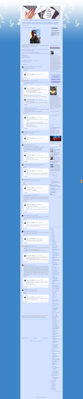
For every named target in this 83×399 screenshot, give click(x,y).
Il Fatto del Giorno (39, 22)
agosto (53, 381)
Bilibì (52, 194)
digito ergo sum (26, 80)
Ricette (23, 23)
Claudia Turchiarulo (29, 74)
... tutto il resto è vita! (54, 181)
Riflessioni (34, 22)
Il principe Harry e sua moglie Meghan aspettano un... (55, 309)
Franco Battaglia (26, 195)
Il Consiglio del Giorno (55, 22)
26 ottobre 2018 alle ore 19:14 (38, 280)
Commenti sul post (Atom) (37, 341)
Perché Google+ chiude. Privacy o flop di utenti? (55, 339)
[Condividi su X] (36, 60)
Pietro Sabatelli (26, 215)
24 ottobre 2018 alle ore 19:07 (38, 99)
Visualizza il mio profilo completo (55, 71)
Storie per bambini (28, 23)
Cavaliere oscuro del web (28, 66)
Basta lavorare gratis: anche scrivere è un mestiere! (57, 150)
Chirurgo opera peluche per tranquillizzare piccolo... (55, 328)
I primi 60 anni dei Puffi (55, 269)
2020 (52, 237)
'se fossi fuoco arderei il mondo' (29, 164)
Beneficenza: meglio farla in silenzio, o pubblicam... (55, 334)
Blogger (45, 397)
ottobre (53, 244)
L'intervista (44, 22)
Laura (25, 144)
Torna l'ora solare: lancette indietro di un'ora (55, 265)
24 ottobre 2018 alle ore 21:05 (34, 131)
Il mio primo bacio (54, 319)
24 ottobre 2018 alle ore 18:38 (37, 66)
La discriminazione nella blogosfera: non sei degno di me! (57, 165)
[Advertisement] (10, 1)
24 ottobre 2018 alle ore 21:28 (30, 144)
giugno (53, 384)
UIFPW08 (25, 289)
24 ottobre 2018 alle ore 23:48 (39, 164)
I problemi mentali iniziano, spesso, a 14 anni (55, 301)
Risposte (26, 72)
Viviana (53, 174)
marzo (53, 388)
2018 (52, 240)
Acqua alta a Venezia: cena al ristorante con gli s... (55, 250)
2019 (52, 239)
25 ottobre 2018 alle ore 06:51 (34, 195)
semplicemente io (28, 61)
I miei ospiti (43, 23)
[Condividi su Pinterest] (37, 60)
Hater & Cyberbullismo (49, 23)
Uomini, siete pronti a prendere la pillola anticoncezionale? (57, 158)
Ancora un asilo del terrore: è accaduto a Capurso (55, 255)
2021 (52, 236)
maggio (53, 385)
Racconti (33, 23)
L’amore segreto (54, 366)
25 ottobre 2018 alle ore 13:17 (38, 238)
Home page (24, 22)
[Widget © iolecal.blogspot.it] (82, 181)
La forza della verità (55, 316)
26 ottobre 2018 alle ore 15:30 (38, 255)
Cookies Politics (55, 23)
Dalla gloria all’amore (55, 303)
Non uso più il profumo (55, 344)
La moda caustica (54, 245)
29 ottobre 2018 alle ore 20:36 (31, 289)
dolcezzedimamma (27, 131)
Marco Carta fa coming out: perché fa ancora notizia (55, 260)
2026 (52, 229)
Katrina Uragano (26, 231)
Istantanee (36, 23)
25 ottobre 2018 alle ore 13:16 (38, 222)
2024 (52, 232)
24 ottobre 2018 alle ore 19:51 (38, 117)
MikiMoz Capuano (27, 179)
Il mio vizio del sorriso (55, 289)
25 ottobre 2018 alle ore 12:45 (34, 231)
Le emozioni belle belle (55, 370)
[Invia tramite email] (34, 60)
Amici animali (53, 188)
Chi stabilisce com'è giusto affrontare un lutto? (55, 356)
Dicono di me (54, 311)
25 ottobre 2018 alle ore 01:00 (34, 179)
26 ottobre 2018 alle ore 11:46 (31, 246)
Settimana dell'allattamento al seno (55, 364)
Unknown (25, 246)
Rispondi (25, 70)
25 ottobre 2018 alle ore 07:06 (38, 204)
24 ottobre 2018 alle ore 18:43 (38, 74)
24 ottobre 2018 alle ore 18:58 (36, 95)
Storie (40, 23)
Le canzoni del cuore (49, 22)
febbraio (53, 389)
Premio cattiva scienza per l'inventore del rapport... (55, 281)
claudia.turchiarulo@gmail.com (55, 77)
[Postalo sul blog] (35, 60)
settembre (53, 380)
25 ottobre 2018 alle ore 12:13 (33, 215)
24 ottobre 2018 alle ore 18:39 (33, 80)
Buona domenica (54, 262)
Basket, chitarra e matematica (54, 192)
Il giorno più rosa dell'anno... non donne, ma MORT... (55, 278)
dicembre (53, 241)
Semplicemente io (29, 22)
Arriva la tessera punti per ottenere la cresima (55, 368)
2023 (52, 233)
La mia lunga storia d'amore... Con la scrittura (55, 342)
